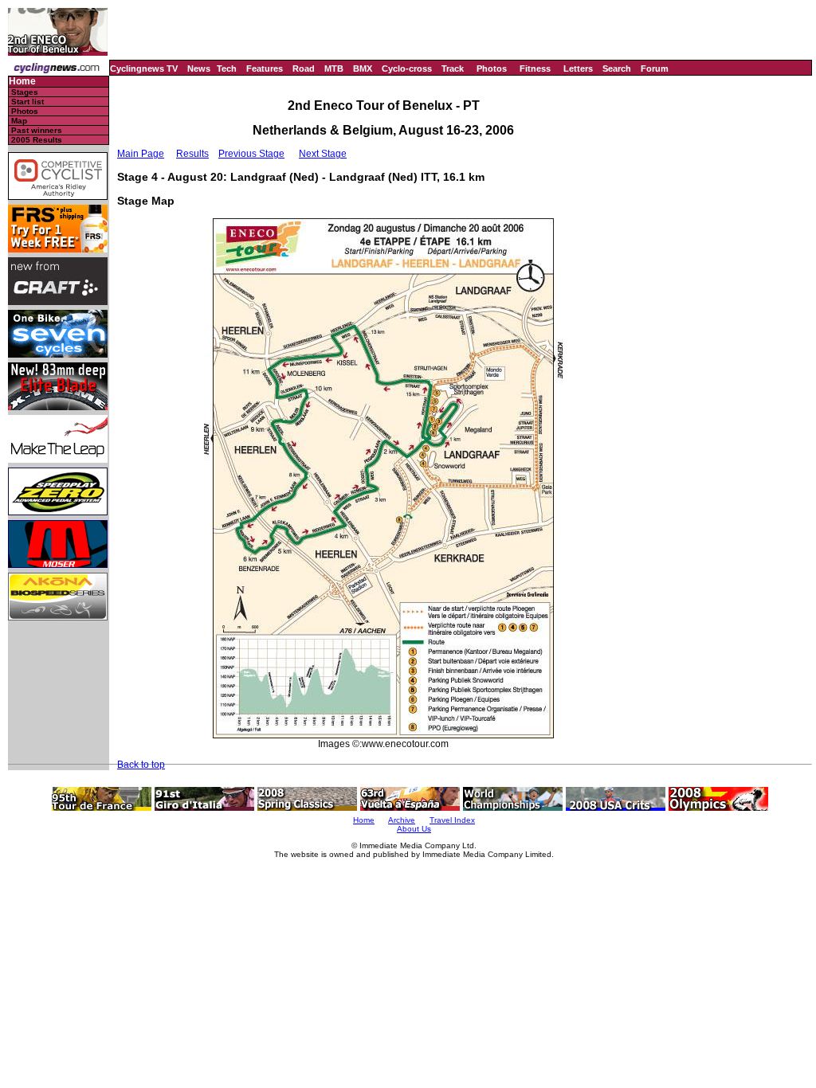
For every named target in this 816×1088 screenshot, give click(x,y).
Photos (492, 68)
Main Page (140, 153)
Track (452, 68)
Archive (401, 820)
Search (616, 68)
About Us (414, 828)
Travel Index (452, 820)
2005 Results (36, 139)
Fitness (535, 68)
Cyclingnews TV (144, 68)
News (198, 68)
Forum (655, 68)
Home (22, 81)
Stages (24, 92)
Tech (227, 68)
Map (19, 120)
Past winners (36, 130)
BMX (362, 68)
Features (264, 68)
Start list (27, 101)
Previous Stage (251, 153)
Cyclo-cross (407, 68)
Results (192, 153)
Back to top (141, 764)
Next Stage (323, 153)
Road (303, 68)
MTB (333, 68)
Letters (578, 68)
